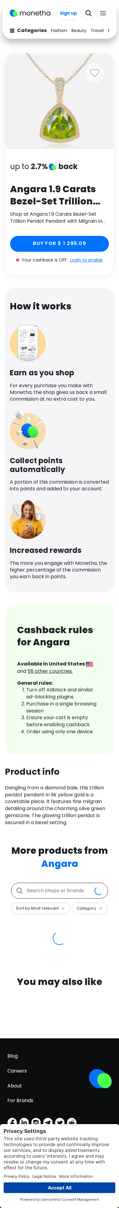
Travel (97, 30)
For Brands (20, 1100)
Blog (12, 1055)
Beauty (78, 30)
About (14, 1085)
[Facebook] (12, 1122)
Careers (17, 1070)
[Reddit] (72, 1122)
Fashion (59, 30)
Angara (59, 863)
